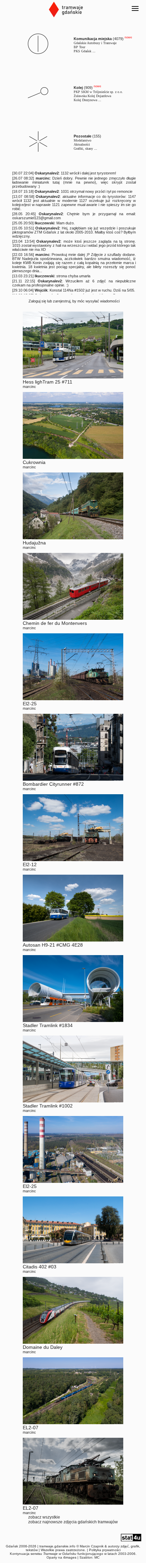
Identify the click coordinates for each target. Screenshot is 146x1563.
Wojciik (41, 290)
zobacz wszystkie (44, 1517)
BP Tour (79, 47)
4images (69, 1557)
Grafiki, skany (83, 148)
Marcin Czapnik (92, 1546)
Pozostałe (82, 136)
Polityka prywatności (105, 1550)
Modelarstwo (82, 140)
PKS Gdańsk (82, 51)
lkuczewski (44, 223)
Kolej (78, 88)
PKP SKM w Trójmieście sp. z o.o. (98, 92)
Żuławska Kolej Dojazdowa (92, 96)
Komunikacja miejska (93, 39)
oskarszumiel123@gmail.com (36, 218)
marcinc (43, 178)
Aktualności (82, 144)
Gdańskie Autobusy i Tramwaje (95, 43)
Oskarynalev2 (47, 173)
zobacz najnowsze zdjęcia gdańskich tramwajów (73, 1522)
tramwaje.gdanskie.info (57, 1546)
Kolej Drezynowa (85, 100)
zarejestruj (61, 301)
